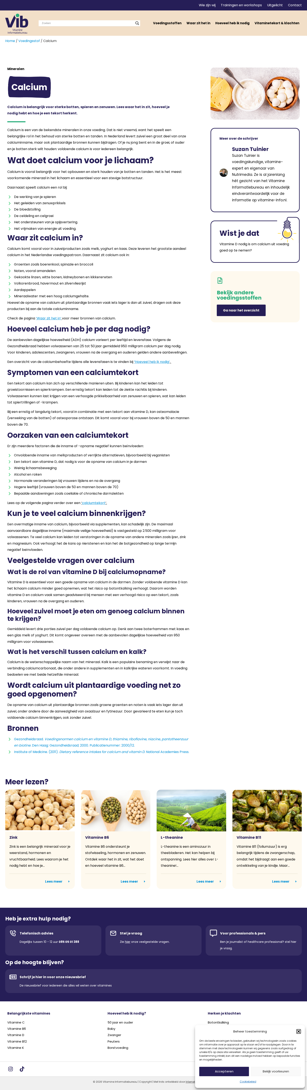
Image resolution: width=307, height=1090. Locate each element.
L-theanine (172, 837)
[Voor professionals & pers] (213, 933)
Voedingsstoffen (167, 23)
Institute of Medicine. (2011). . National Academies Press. (101, 751)
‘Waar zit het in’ (48, 318)
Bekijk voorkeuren (276, 1071)
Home (10, 40)
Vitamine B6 (97, 837)
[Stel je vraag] (113, 933)
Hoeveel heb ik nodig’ (152, 361)
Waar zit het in (198, 23)
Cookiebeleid (248, 1081)
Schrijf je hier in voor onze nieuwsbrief (53, 977)
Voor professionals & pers (242, 933)
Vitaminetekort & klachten (277, 23)
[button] (299, 1031)
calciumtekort (93, 502)
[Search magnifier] (137, 23)
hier (127, 942)
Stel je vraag (131, 933)
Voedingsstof (29, 40)
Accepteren (224, 1071)
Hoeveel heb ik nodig (232, 23)
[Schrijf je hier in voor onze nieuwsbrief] (12, 976)
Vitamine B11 (249, 837)
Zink (13, 837)
